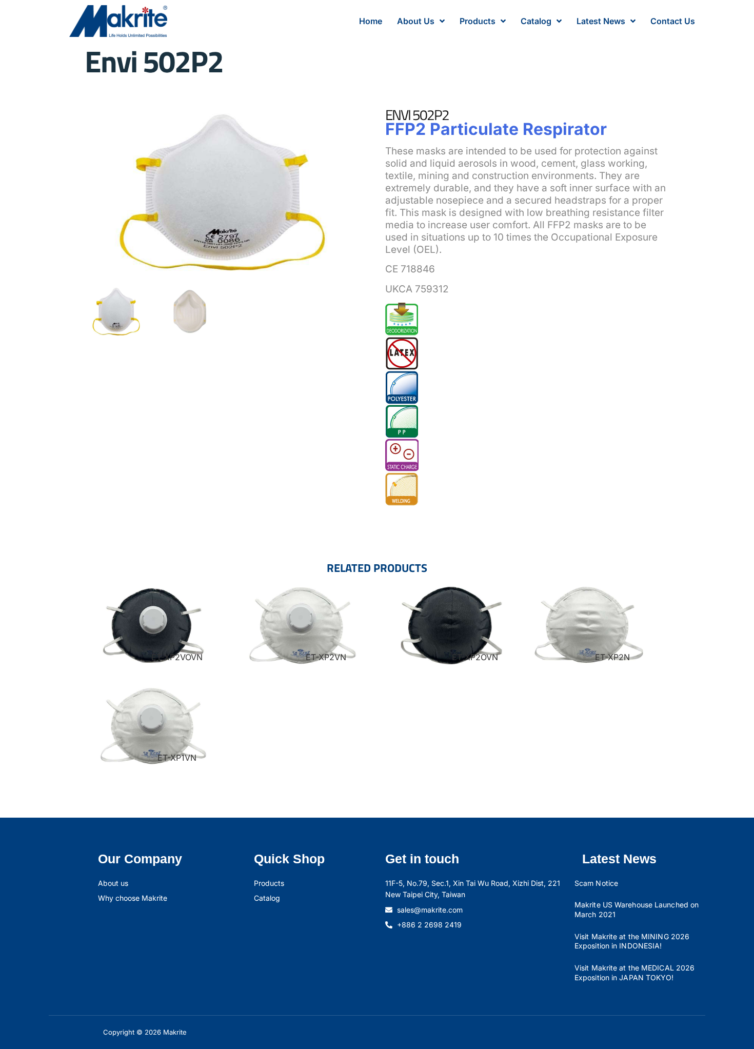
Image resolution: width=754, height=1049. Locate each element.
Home (370, 21)
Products (477, 21)
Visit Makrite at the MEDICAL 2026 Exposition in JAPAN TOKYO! (634, 972)
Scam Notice (596, 883)
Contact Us (672, 21)
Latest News (601, 21)
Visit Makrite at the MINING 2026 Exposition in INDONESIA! (631, 941)
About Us (415, 21)
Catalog (536, 21)
